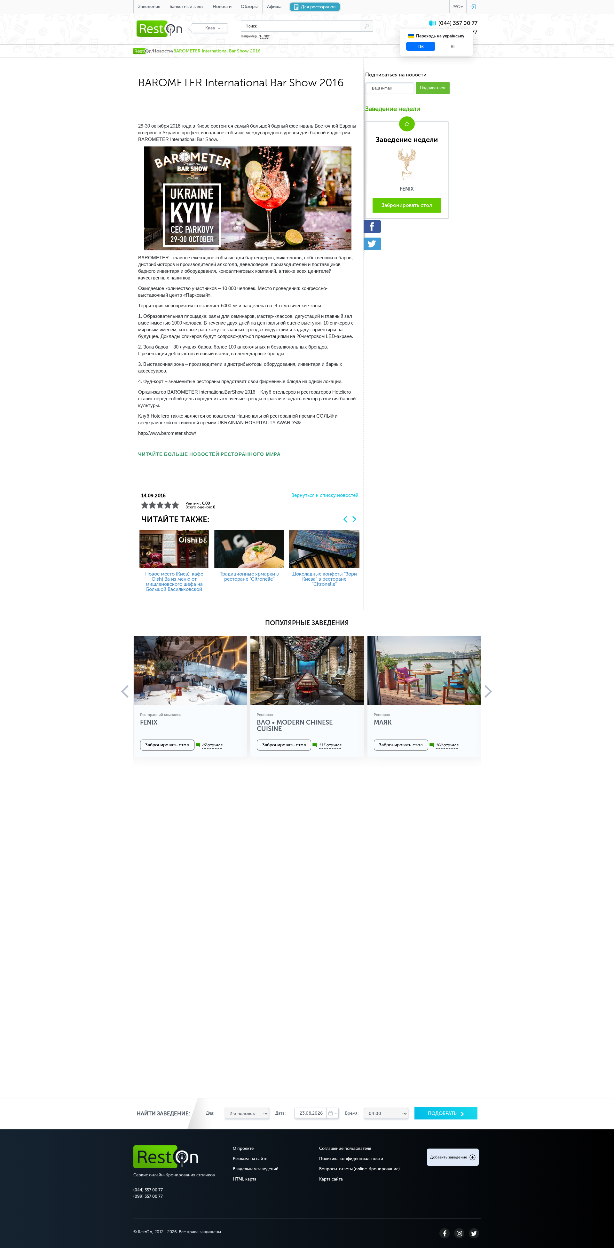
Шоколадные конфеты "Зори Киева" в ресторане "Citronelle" (324, 579)
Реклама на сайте (250, 1158)
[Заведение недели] (406, 164)
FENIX (264, 36)
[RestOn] (142, 51)
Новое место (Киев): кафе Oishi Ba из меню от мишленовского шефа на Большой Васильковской (174, 581)
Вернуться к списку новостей (324, 495)
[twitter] (406, 244)
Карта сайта (331, 1179)
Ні (452, 46)
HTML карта (244, 1179)
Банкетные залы (186, 6)
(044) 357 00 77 (457, 23)
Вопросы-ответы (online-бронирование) (359, 1168)
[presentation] (345, 519)
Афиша (274, 6)
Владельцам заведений (256, 1168)
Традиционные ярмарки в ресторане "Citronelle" (249, 576)
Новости (222, 6)
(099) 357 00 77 (148, 1196)
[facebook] (406, 226)
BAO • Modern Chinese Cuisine (295, 725)
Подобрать (443, 1113)
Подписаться (432, 87)
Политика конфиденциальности (351, 1158)
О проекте (243, 1148)
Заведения (149, 6)
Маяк (383, 722)
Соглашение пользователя (345, 1148)
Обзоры (249, 6)
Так (421, 46)
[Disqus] (307, 852)
